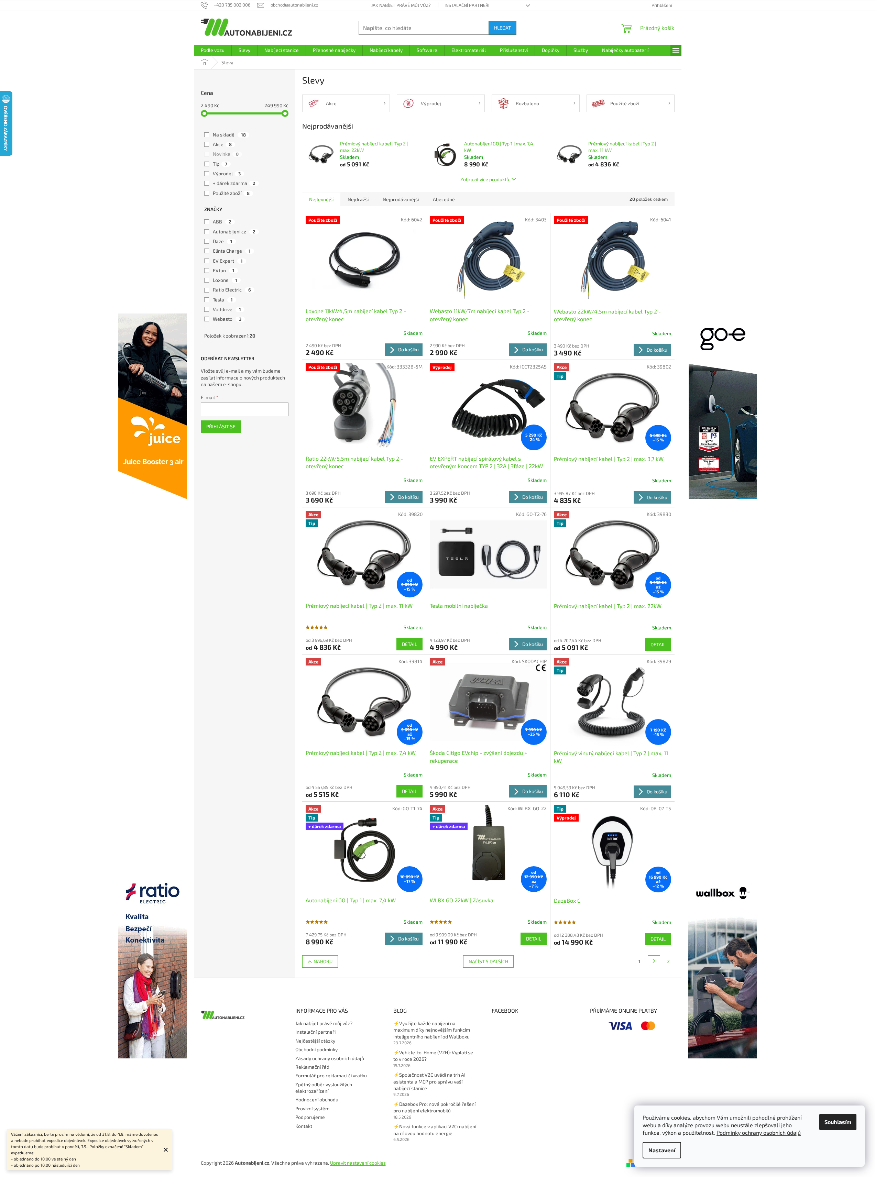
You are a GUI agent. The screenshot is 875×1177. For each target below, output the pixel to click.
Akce (222, 144)
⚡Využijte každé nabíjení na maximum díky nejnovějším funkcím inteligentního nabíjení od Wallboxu (431, 1030)
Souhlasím (837, 1122)
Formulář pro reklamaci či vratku (331, 1075)
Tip (220, 164)
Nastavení (661, 1150)
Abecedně (444, 199)
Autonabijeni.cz (234, 231)
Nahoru (323, 961)
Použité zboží (231, 193)
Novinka (226, 154)
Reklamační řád (312, 1067)
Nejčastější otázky (315, 1041)
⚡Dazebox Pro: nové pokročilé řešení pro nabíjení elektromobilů (434, 1107)
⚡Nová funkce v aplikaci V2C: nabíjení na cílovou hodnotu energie (434, 1129)
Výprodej (227, 173)
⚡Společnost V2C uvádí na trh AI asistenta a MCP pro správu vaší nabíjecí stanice (429, 1081)
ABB (222, 221)
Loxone (225, 280)
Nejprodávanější (401, 199)
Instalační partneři (467, 5)
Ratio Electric (232, 290)
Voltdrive (227, 309)
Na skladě (229, 135)
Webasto (227, 319)
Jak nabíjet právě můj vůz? (401, 5)
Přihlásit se (221, 426)
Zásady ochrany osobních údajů (329, 1058)
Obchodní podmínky (316, 1049)
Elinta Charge (232, 251)
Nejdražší (358, 199)
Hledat (502, 28)
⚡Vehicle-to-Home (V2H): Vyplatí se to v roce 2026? (433, 1055)
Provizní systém (312, 1108)
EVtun (223, 270)
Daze (222, 241)
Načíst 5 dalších (488, 961)
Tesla (223, 299)
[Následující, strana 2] (654, 961)
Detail (409, 644)
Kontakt (303, 1126)
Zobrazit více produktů (484, 179)
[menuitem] (212, 50)
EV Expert (228, 261)
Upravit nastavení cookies (358, 1163)
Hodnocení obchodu (316, 1099)
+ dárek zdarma (234, 183)
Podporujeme (310, 1117)
